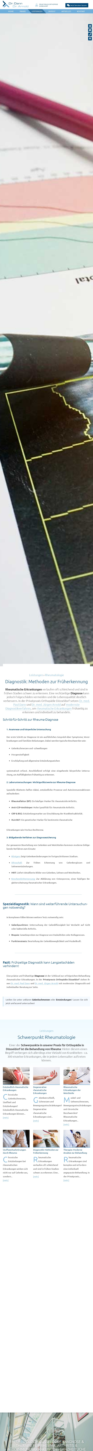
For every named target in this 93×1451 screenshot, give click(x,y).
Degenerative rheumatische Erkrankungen (40, 1090)
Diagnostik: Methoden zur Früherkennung (45, 1151)
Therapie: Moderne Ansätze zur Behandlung (75, 1151)
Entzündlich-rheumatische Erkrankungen (15, 1088)
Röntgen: (15, 856)
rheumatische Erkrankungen (54, 708)
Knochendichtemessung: (23, 878)
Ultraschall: (16, 862)
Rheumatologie (54, 675)
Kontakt (81, 11)
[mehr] (5, 1117)
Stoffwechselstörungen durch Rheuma (14, 1151)
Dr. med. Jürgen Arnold (46, 704)
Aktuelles (66, 11)
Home (11, 11)
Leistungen (37, 11)
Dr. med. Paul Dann (20, 983)
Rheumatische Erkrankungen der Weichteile (72, 1090)
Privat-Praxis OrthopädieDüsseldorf (48, 5)
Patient (51, 11)
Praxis (23, 11)
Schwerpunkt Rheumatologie (46, 1037)
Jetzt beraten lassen (78, 5)
